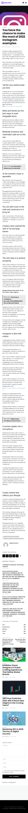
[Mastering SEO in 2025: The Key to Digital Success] (14, 718)
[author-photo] (3, 677)
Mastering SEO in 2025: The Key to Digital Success (13, 731)
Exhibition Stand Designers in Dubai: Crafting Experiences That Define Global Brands (12, 670)
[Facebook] (3, 555)
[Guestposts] (3, 47)
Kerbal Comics (22, 808)
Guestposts (8, 46)
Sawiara (7, 736)
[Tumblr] (17, 555)
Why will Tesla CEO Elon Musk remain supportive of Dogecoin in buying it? (7, 642)
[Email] (13, 555)
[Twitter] (7, 555)
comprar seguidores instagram (11, 536)
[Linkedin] (10, 555)
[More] (20, 555)
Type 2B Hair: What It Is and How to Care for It (20, 641)
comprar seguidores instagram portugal (13, 538)
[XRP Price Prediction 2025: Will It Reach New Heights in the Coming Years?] (14, 688)
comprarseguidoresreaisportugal (13, 106)
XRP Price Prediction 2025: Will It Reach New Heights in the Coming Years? (13, 701)
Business (4, 27)
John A (6, 677)
